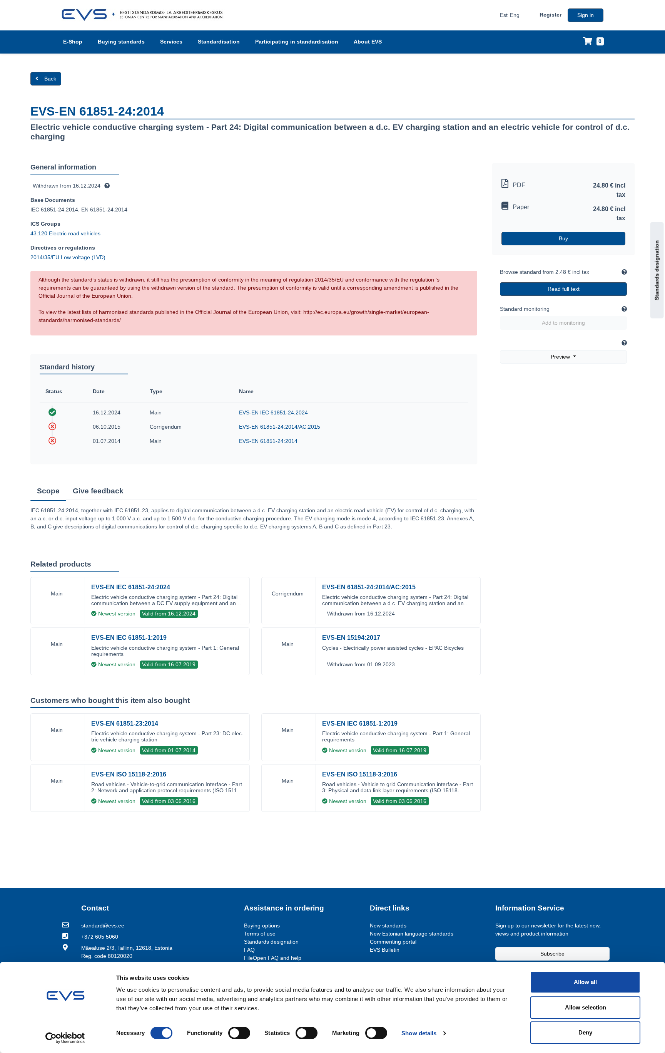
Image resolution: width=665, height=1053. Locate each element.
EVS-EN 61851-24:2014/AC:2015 (279, 427)
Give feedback (98, 491)
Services (171, 42)
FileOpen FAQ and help (272, 958)
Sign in (585, 15)
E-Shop (72, 42)
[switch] (239, 1033)
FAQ (249, 950)
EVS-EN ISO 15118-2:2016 (128, 774)
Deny (585, 1032)
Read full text (564, 289)
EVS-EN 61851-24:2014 (268, 441)
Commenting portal (393, 942)
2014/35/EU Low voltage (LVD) (67, 257)
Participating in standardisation (296, 42)
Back (50, 78)
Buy (563, 238)
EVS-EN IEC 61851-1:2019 (129, 637)
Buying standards (121, 42)
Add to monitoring (563, 323)
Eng (515, 15)
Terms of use (260, 934)
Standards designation (657, 270)
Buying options (262, 925)
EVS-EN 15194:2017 (351, 637)
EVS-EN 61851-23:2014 (124, 723)
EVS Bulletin (384, 950)
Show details (418, 1033)
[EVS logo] (144, 15)
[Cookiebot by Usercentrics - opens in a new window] (65, 1038)
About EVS (368, 42)
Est (504, 15)
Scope (48, 491)
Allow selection (585, 1007)
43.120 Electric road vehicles (65, 233)
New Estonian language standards (411, 934)
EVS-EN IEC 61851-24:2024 (273, 412)
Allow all (585, 982)
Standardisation (219, 42)
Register (550, 15)
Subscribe (552, 954)
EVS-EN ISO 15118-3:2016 (359, 774)
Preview (561, 357)
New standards (388, 925)
